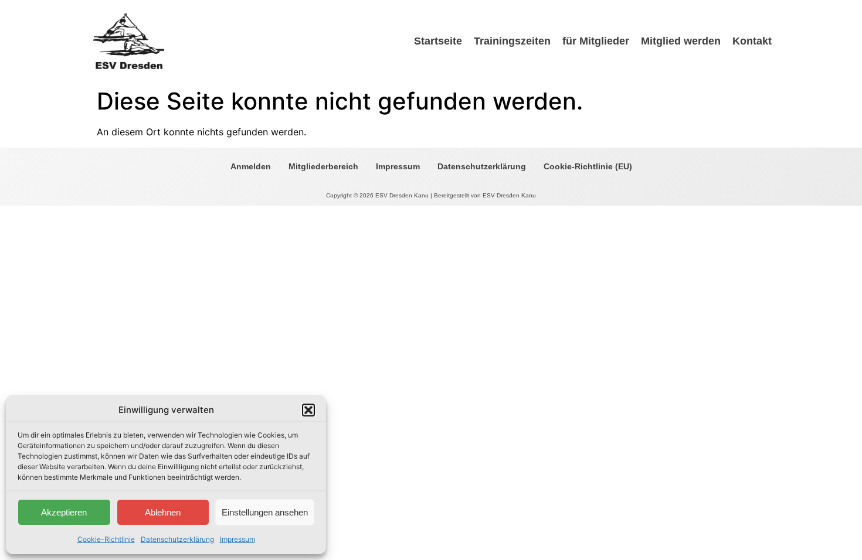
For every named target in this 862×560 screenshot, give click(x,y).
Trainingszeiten (512, 41)
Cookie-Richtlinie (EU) (588, 166)
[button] (308, 410)
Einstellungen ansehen (265, 512)
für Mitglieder (595, 41)
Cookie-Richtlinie (106, 539)
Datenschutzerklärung (177, 539)
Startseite (438, 41)
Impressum (237, 539)
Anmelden (250, 166)
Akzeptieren (64, 512)
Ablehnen (163, 512)
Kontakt (752, 41)
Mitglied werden (681, 41)
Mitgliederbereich (323, 166)
